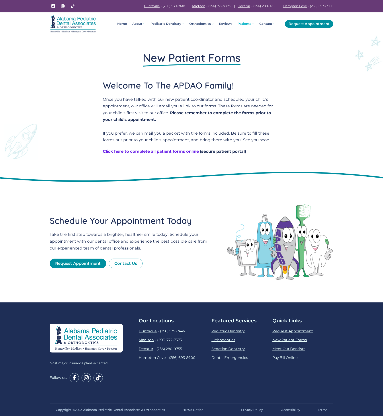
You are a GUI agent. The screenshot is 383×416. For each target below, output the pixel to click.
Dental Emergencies (229, 358)
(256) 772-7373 (219, 6)
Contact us (125, 263)
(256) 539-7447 (174, 6)
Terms (322, 410)
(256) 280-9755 (264, 6)
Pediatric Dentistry (228, 331)
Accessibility (290, 410)
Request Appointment (309, 24)
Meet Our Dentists (288, 349)
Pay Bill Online (285, 358)
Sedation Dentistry (228, 349)
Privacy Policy (252, 410)
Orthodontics (223, 340)
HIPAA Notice (193, 410)
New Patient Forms (289, 340)
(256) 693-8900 (321, 6)
